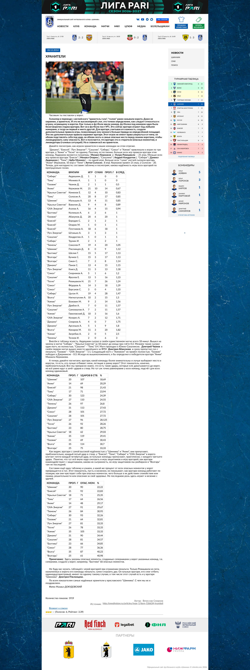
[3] (50, 612)
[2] (48, 612)
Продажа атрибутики (181, 26)
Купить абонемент (199, 26)
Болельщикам (160, 26)
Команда (90, 26)
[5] (54, 612)
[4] (52, 612)
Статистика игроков (186, 215)
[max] (151, 19)
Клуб (76, 26)
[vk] (137, 19)
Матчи (105, 26)
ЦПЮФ (128, 26)
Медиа (141, 26)
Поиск (174, 65)
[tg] (147, 19)
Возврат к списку (58, 608)
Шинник (175, 57)
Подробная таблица (186, 156)
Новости (62, 26)
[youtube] (142, 19)
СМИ (173, 61)
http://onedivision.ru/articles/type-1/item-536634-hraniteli (133, 603)
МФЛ (117, 26)
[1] (47, 612)
